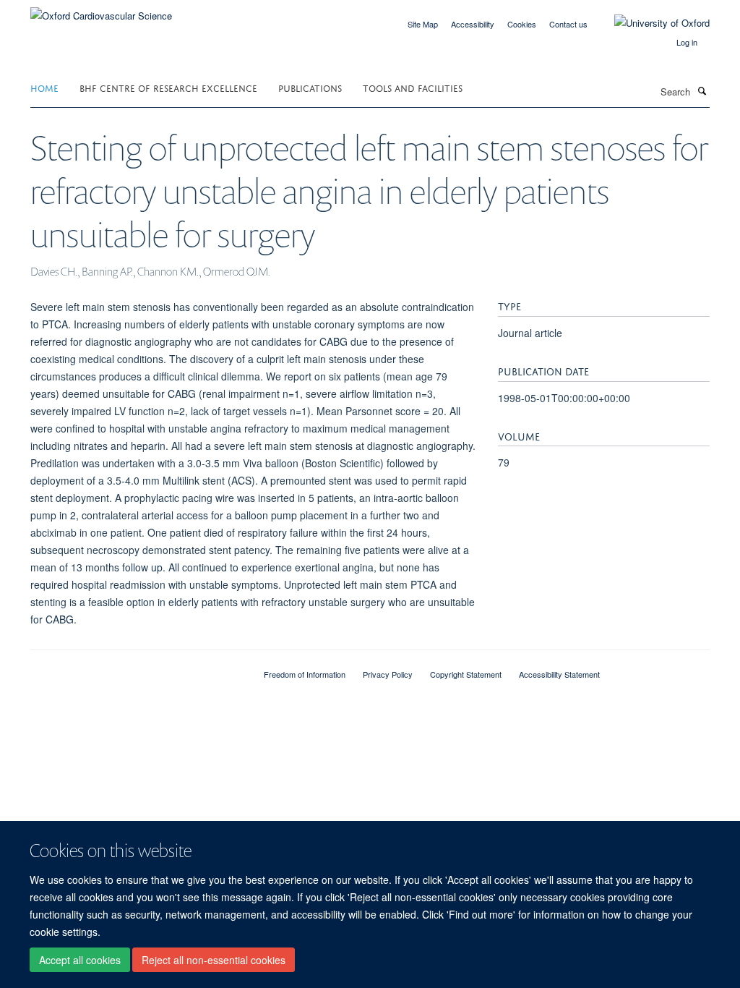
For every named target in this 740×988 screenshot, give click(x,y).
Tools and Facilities (412, 87)
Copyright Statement (466, 674)
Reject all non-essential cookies (213, 960)
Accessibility (472, 24)
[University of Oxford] (651, 23)
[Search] (702, 90)
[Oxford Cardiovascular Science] (101, 10)
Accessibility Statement (559, 674)
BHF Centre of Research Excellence (168, 87)
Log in (686, 42)
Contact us (568, 24)
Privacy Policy (388, 674)
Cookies (521, 24)
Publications (310, 87)
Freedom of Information (304, 674)
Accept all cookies (80, 960)
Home (44, 87)
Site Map (423, 24)
